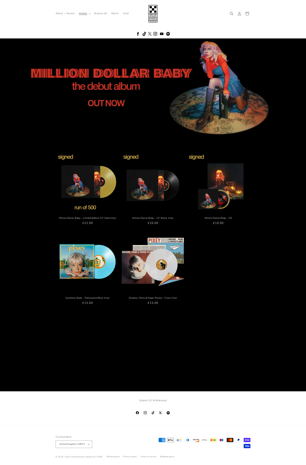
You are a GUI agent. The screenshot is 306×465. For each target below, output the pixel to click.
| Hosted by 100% (93, 456)
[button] (84, 13)
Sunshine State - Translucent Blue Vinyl (87, 298)
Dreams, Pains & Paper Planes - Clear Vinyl (153, 298)
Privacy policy (130, 456)
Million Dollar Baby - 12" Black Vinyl (153, 218)
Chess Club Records (74, 456)
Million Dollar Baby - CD (218, 218)
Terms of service (148, 456)
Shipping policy (167, 456)
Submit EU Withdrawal (153, 400)
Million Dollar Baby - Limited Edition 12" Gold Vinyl (87, 218)
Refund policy (113, 456)
